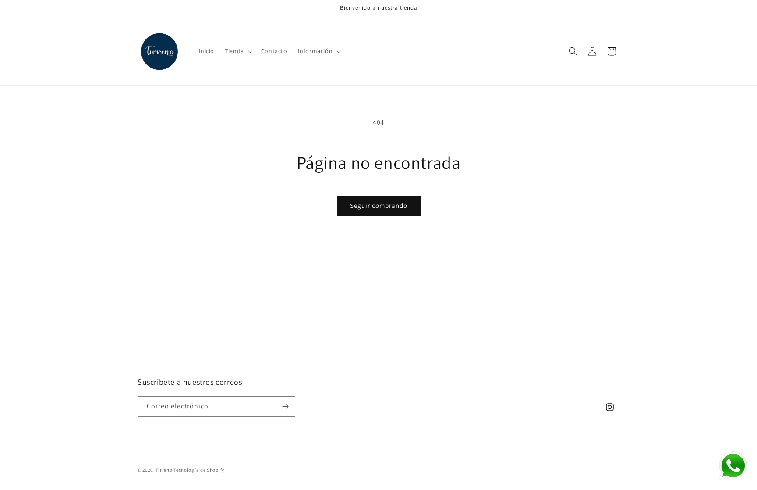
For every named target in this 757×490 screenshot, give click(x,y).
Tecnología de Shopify (198, 470)
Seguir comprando (378, 205)
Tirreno (164, 470)
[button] (237, 51)
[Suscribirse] (285, 406)
